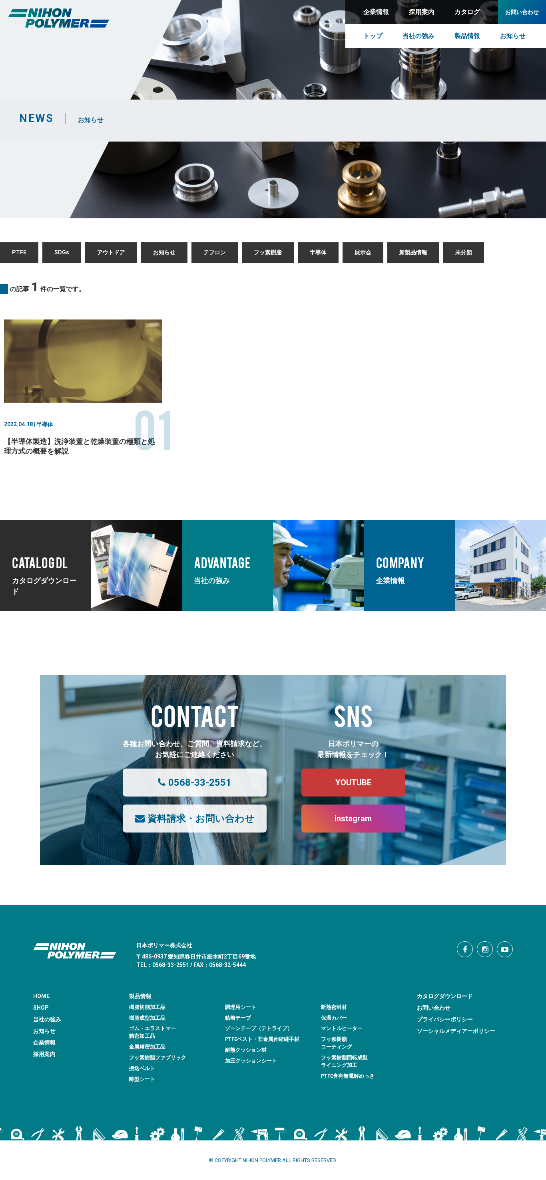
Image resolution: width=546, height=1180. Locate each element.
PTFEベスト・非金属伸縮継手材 (262, 1039)
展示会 (363, 252)
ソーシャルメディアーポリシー (456, 1031)
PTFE (19, 252)
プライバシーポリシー (445, 1019)
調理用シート (240, 1007)
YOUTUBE (353, 782)
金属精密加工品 (147, 1047)
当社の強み (47, 1019)
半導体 (318, 252)
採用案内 (44, 1054)
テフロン (214, 252)
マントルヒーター (342, 1028)
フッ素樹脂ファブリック (157, 1057)
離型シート (142, 1079)
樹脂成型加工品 (147, 1018)
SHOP (41, 1007)
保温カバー (334, 1018)
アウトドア (111, 252)
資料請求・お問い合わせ (201, 818)
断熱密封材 (334, 1007)
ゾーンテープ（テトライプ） (259, 1028)
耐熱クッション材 (246, 1050)
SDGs (61, 252)
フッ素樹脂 (268, 252)
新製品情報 (413, 252)
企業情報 (44, 1042)
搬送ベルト (142, 1068)
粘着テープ (238, 1018)
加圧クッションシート (251, 1061)
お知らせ (164, 252)
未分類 (463, 252)
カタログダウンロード (445, 996)
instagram (353, 818)
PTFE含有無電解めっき (348, 1076)
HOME (41, 996)
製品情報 (140, 996)
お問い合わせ (433, 1007)
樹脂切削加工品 (147, 1007)
